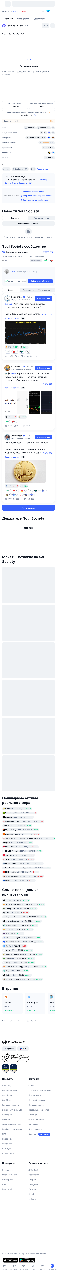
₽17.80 (23, 938)
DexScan (6, 1119)
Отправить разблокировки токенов (38, 196)
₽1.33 (21, 909)
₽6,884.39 (21, 925)
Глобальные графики (12, 1129)
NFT (4, 1134)
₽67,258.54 (19, 929)
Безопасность (35, 1129)
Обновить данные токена (33, 191)
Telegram (32, 1179)
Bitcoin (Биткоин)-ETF (12, 1110)
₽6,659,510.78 (25, 904)
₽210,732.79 (26, 917)
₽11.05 (19, 950)
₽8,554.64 (23, 921)
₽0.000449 (26, 967)
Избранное (7, 1144)
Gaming (6, 169)
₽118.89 (17, 913)
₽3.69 (17, 900)
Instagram (33, 1184)
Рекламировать (9, 1090)
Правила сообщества (38, 1110)
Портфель (7, 1139)
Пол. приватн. (35, 1095)
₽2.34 (17, 971)
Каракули (6, 1148)
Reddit (31, 1194)
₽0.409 (20, 963)
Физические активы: (12, 1124)
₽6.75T (16, 11)
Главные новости (10, 1105)
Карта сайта (8, 1153)
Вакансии (32, 1134)
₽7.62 (14, 933)
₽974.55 (24, 942)
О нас (31, 1085)
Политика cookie (36, 1105)
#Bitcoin (9, 304)
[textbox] (32, 273)
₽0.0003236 (20, 958)
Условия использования (39, 1090)
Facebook (32, 1189)
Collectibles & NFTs (20, 169)
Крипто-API (7, 1114)
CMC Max (6, 1100)
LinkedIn (32, 1199)
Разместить (8, 1170)
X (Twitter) (33, 1170)
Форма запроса (9, 1175)
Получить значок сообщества (35, 200)
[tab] (15, 218)
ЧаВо (4, 1184)
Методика (33, 1124)
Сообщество (34, 1175)
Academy (6, 1085)
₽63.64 (16, 946)
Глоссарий (7, 1189)
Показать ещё (48, 252)
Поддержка (7, 1179)
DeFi (33, 169)
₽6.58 (18, 975)
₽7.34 (24, 954)
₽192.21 (24, 979)
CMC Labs (7, 1095)
